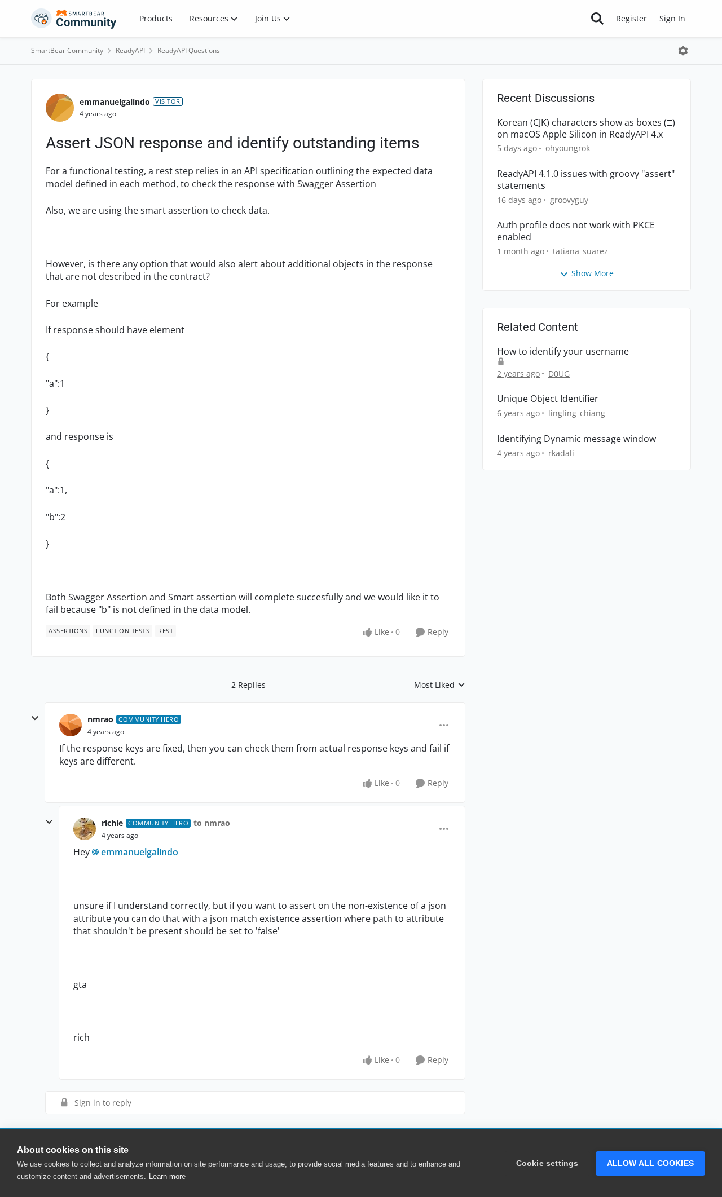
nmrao (100, 719)
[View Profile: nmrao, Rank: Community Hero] (70, 725)
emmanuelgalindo (115, 101)
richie (112, 823)
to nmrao (211, 823)
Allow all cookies (650, 1163)
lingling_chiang (576, 413)
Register (631, 18)
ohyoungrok (567, 148)
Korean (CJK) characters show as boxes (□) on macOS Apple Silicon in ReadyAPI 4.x (586, 128)
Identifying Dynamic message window (576, 439)
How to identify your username (563, 351)
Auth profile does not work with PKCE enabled (576, 231)
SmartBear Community (67, 50)
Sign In (672, 18)
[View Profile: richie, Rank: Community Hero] (84, 829)
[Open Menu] (683, 51)
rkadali (561, 453)
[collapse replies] (35, 718)
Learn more (167, 1176)
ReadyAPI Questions (188, 50)
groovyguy (569, 200)
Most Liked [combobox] (439, 685)
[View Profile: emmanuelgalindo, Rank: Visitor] (60, 108)
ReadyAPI (130, 50)
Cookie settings (547, 1163)
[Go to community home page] (74, 18)
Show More (592, 273)
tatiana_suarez (580, 251)
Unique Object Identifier (547, 399)
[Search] (597, 18)
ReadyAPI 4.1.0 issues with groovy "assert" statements (586, 180)
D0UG (559, 373)
